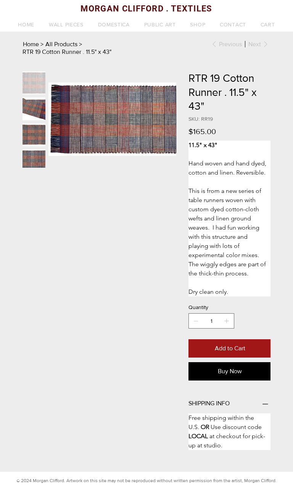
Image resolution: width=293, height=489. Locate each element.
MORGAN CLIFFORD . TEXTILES (146, 8)
